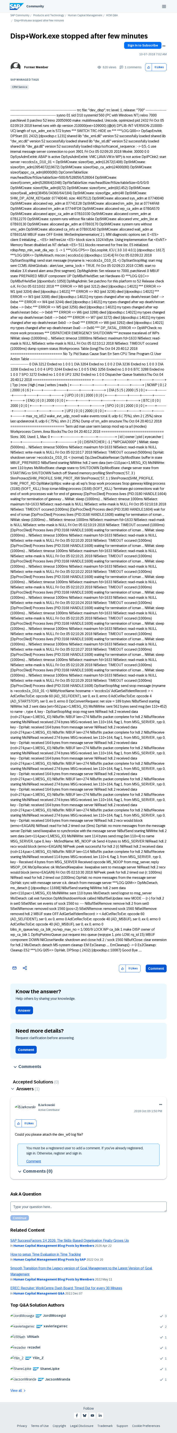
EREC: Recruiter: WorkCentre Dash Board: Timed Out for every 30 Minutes (66, 1288)
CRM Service (19, 87)
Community (35, 6)
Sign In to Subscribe (143, 45)
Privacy (22, 1426)
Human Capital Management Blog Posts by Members (53, 1245)
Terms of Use (40, 1426)
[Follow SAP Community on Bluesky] (84, 1415)
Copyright (59, 1426)
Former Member (36, 67)
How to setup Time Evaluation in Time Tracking (45, 1254)
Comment (156, 968)
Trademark (105, 1426)
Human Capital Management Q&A (39, 1293)
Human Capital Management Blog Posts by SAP (49, 1259)
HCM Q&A (112, 15)
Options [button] (164, 46)
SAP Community (19, 15)
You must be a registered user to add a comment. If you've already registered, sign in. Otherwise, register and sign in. (84, 1150)
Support (122, 1426)
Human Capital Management (85, 15)
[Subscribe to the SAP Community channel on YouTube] (92, 1415)
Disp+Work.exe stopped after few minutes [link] (39, 20)
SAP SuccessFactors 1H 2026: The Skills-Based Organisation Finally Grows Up (69, 1240)
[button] (148, 67)
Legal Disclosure (81, 1426)
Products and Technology (48, 15)
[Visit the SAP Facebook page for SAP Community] (77, 1415)
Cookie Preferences (146, 1426)
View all (16, 1390)
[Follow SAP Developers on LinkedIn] (100, 1415)
